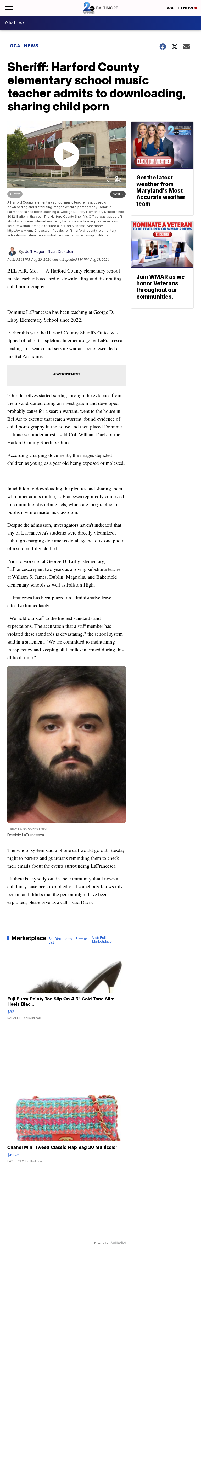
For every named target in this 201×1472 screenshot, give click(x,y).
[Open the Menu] (9, 8)
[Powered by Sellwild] (118, 1243)
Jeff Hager (34, 251)
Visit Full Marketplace (102, 939)
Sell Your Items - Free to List (67, 940)
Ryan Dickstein (61, 251)
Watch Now (180, 7)
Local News (22, 45)
